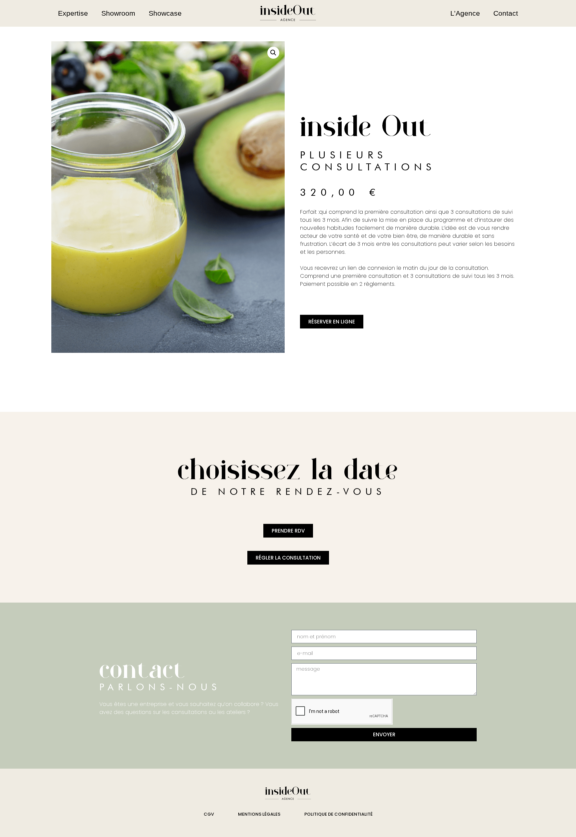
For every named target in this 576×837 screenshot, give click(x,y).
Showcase (165, 13)
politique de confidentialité (338, 814)
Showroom (118, 13)
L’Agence (465, 13)
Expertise (73, 13)
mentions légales (259, 814)
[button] (273, 53)
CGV (209, 814)
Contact (505, 13)
